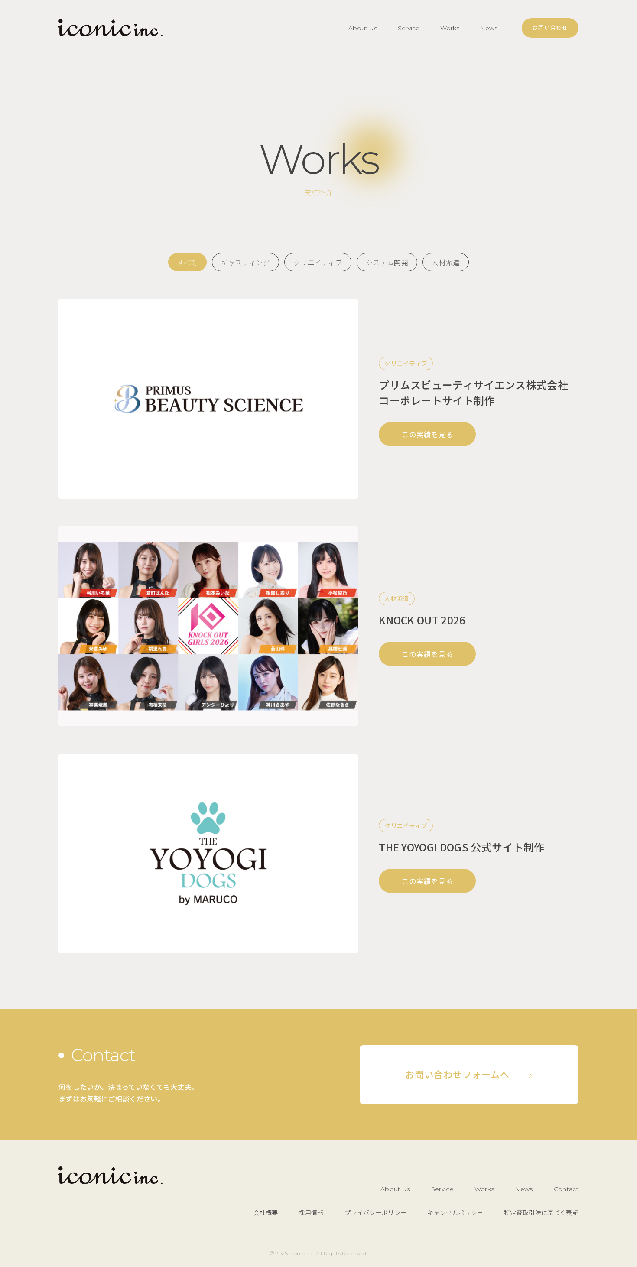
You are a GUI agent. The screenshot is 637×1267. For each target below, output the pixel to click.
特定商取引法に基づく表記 (541, 1212)
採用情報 (311, 1212)
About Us (362, 28)
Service (408, 28)
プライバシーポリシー (375, 1212)
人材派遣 (446, 262)
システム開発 (387, 262)
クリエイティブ (317, 262)
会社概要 (266, 1212)
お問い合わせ (550, 27)
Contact (566, 1189)
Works (449, 28)
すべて (187, 262)
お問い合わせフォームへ (469, 1074)
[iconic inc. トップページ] (110, 28)
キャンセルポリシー (455, 1212)
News (488, 28)
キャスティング (245, 262)
